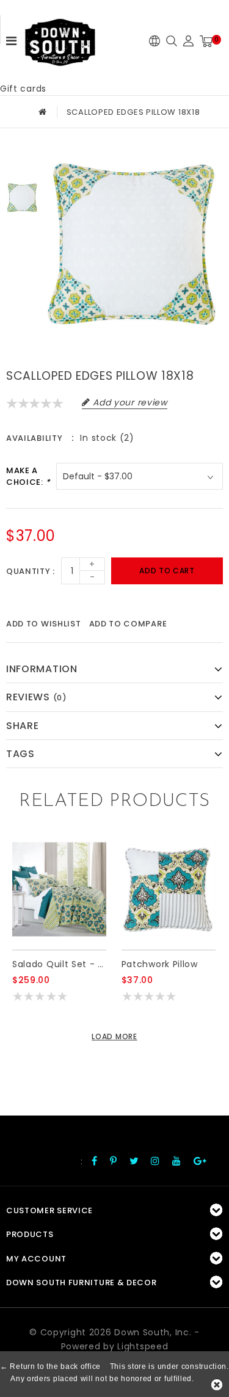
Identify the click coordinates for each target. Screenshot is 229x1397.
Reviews (36, 697)
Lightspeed (142, 1346)
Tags (20, 754)
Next (22, 234)
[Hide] (217, 1385)
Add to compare (128, 624)
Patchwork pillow (160, 964)
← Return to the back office (50, 1366)
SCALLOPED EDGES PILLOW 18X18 (133, 112)
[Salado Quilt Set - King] (59, 889)
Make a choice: (28, 476)
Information (42, 669)
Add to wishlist (43, 624)
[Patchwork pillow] (169, 889)
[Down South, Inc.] (59, 38)
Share (22, 726)
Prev (22, 162)
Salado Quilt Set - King (59, 964)
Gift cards (23, 88)
